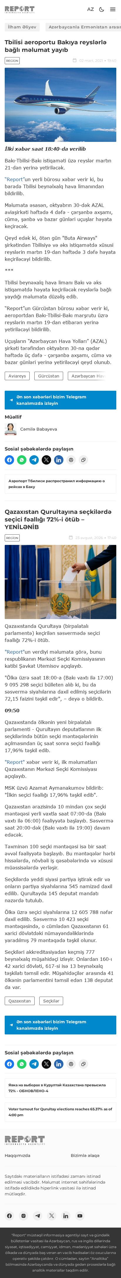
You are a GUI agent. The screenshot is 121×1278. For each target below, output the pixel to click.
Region (12, 61)
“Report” (15, 179)
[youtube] (80, 1216)
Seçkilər (51, 1000)
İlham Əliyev (22, 27)
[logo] (20, 9)
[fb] (9, 460)
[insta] (23, 1216)
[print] (71, 460)
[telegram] (34, 460)
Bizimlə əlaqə (85, 1155)
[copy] (83, 460)
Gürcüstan (48, 375)
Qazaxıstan (20, 1000)
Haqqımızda (17, 1155)
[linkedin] (58, 460)
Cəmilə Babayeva (38, 429)
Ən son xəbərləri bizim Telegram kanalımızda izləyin (51, 400)
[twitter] (46, 460)
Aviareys (17, 375)
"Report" (15, 652)
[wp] (21, 460)
